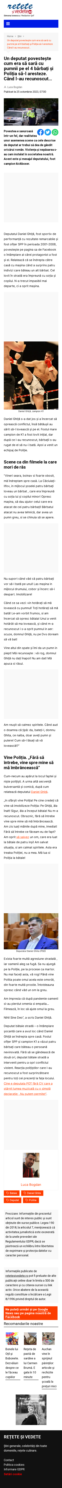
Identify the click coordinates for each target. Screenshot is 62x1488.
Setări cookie (13, 1474)
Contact (9, 1460)
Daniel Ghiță (39, 792)
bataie (13, 1193)
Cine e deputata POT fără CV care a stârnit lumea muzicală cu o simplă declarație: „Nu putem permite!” (28, 1089)
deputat (14, 1200)
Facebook (12, 1317)
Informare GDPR (14, 1469)
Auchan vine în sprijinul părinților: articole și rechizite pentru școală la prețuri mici (49, 1368)
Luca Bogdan (14, 87)
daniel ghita (34, 1193)
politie (33, 1200)
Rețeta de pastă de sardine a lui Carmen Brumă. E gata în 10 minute (30, 1363)
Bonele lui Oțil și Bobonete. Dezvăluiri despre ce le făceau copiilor (12, 1363)
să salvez (22, 837)
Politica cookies (14, 1464)
